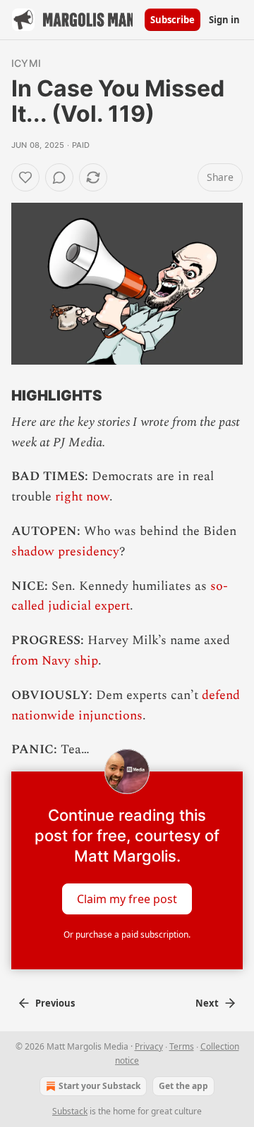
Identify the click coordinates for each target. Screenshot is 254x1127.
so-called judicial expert (119, 596)
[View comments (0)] (59, 177)
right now (82, 496)
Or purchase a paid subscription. (127, 934)
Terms (181, 1046)
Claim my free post (127, 899)
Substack (69, 1111)
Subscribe (172, 19)
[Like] (25, 177)
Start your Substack (99, 1086)
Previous (55, 1003)
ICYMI (26, 63)
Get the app (183, 1086)
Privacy (149, 1046)
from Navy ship (54, 660)
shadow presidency (65, 551)
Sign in (224, 19)
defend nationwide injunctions (125, 705)
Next (207, 1003)
